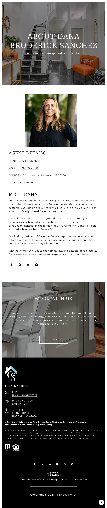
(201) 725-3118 (29, 168)
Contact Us (53, 339)
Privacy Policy (67, 494)
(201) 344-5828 (20, 404)
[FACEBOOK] (11, 264)
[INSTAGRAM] (42, 464)
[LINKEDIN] (50, 464)
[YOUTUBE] (28, 264)
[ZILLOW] (36, 264)
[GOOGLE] (20, 264)
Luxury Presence (75, 479)
